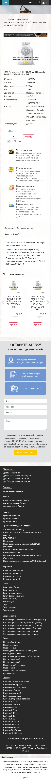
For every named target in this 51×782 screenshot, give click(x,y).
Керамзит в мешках (12, 573)
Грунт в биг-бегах (11, 587)
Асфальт (6, 487)
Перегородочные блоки (14, 503)
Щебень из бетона (11, 690)
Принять (25, 777)
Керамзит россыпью (12, 576)
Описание (9, 228)
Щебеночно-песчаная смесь (16, 681)
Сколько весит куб (22, 757)
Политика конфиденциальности (25, 772)
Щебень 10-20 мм (11, 721)
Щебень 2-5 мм (10, 710)
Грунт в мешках (10, 590)
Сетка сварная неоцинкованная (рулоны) (22, 628)
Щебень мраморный (12, 684)
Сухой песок (9, 673)
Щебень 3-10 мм (10, 713)
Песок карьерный (11, 659)
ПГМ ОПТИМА (9, 538)
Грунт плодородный (12, 593)
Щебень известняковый (14, 687)
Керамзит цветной (11, 579)
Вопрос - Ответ (12, 234)
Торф (5, 604)
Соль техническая (11, 552)
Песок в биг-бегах (11, 642)
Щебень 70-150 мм (12, 730)
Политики (40, 444)
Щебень (6, 678)
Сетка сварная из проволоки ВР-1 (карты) (22, 625)
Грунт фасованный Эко (13, 596)
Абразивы (7, 469)
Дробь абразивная (11, 473)
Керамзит (7, 567)
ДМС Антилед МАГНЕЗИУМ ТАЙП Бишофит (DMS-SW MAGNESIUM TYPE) (37, 303)
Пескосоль (8, 541)
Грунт (5, 583)
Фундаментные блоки (13, 506)
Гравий (6, 512)
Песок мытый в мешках (14, 665)
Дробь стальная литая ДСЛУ (16, 478)
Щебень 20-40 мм (11, 724)
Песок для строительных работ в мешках (22, 656)
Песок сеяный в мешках (14, 670)
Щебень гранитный (12, 693)
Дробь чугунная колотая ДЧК (16, 481)
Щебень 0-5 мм (10, 707)
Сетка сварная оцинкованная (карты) (20, 631)
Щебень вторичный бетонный (17, 699)
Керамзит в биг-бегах (13, 570)
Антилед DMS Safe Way (18, 19)
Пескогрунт (8, 601)
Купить (28, 136)
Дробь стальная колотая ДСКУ (17, 475)
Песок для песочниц (12, 653)
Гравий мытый (10, 521)
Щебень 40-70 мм (11, 727)
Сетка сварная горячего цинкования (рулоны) (24, 620)
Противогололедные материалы (18, 526)
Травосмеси (8, 610)
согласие (21, 435)
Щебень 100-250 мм (12, 733)
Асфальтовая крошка (13, 491)
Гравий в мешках (11, 518)
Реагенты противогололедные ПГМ (19, 549)
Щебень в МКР (10, 701)
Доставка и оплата (25, 228)
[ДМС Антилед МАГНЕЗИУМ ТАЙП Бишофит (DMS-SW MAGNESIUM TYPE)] (25, 53)
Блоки (6, 496)
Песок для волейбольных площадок (20, 651)
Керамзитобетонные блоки (16, 500)
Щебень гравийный (12, 696)
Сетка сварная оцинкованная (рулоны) (21, 634)
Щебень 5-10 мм (10, 716)
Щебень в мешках (11, 704)
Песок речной (9, 668)
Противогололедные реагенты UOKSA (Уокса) (24, 561)
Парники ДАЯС (10, 599)
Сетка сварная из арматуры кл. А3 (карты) (22, 622)
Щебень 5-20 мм (10, 719)
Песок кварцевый (11, 662)
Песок (6, 638)
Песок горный (9, 648)
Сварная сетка (9, 616)
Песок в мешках (10, 645)
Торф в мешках (10, 607)
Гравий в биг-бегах (11, 516)
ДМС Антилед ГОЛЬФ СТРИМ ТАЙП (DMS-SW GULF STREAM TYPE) (13, 301)
